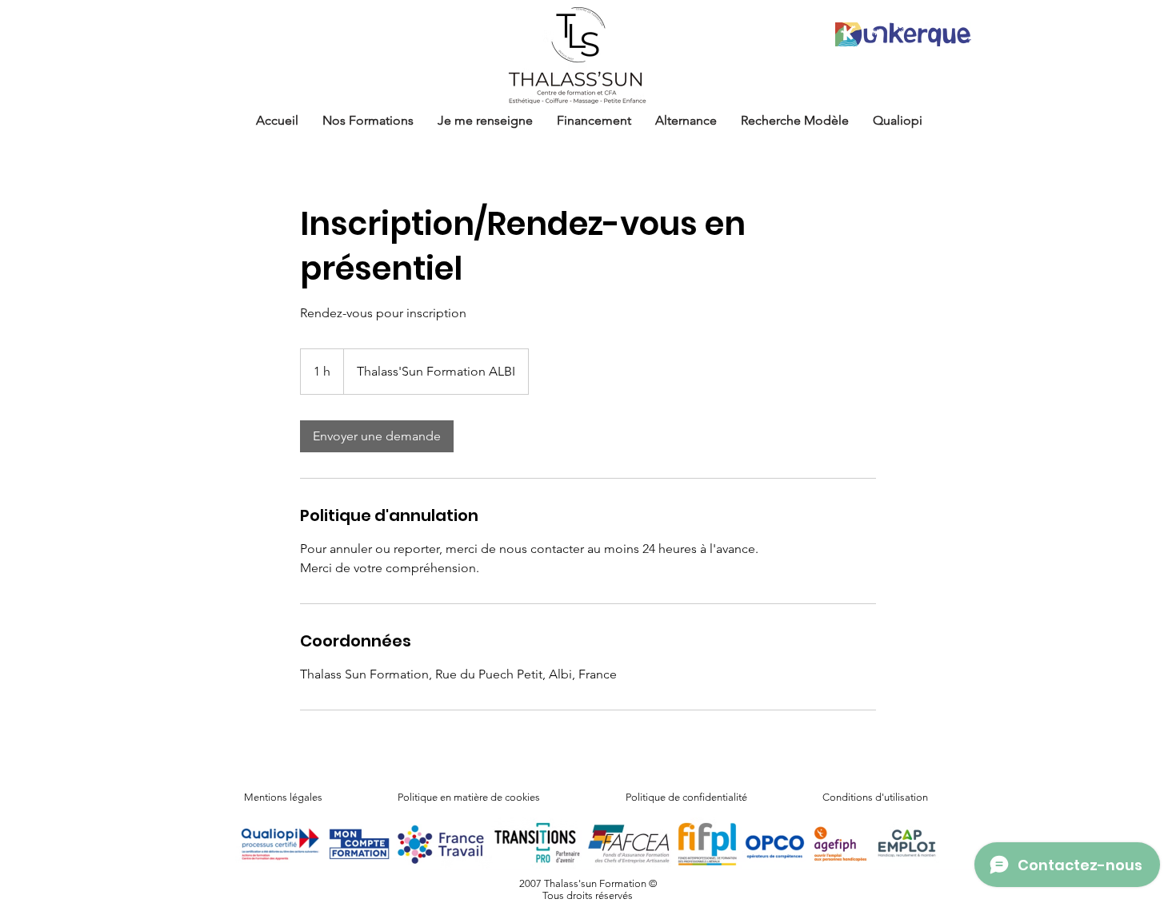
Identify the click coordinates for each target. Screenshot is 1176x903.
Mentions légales (283, 797)
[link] (377, 436)
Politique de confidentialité (686, 797)
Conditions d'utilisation (875, 797)
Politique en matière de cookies (470, 797)
